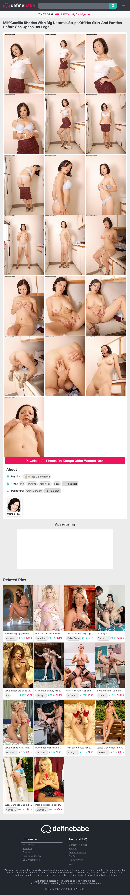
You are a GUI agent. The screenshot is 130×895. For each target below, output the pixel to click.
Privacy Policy (76, 860)
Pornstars (27, 852)
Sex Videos (28, 844)
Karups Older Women (39, 476)
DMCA (72, 856)
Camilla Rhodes (34, 491)
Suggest (72, 483)
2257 (71, 863)
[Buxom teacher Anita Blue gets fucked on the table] (49, 722)
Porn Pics (27, 848)
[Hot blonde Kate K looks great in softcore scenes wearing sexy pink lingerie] (49, 608)
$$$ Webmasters (31, 859)
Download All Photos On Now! (65, 461)
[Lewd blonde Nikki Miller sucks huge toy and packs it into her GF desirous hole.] (18, 722)
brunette (31, 483)
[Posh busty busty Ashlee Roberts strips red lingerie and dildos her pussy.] (79, 722)
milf (22, 483)
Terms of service (77, 852)
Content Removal (78, 844)
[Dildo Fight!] (110, 608)
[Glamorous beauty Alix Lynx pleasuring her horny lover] (49, 665)
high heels (45, 483)
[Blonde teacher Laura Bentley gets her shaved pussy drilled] (110, 665)
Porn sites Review (32, 856)
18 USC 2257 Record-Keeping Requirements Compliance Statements (65, 883)
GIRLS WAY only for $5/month (73, 14)
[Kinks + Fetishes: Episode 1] (79, 665)
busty (57, 483)
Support (73, 848)
